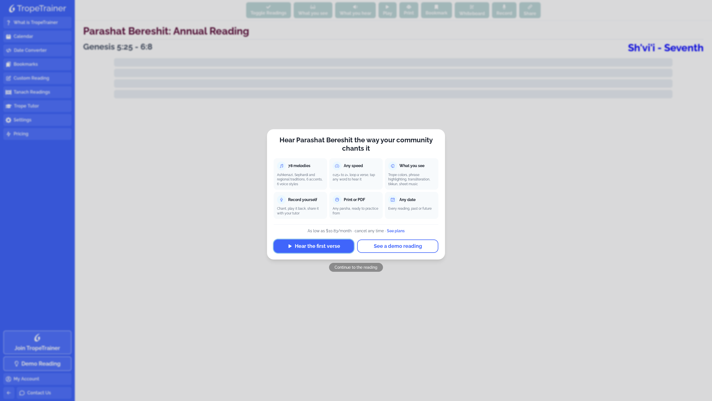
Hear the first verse (317, 246)
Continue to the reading (356, 267)
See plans (396, 231)
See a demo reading (398, 246)
